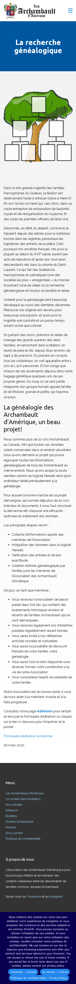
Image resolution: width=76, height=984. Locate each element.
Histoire (11, 827)
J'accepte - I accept (23, 971)
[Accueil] (31, 11)
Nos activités (14, 804)
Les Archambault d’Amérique (25, 793)
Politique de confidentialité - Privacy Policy (39, 978)
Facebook (35, 896)
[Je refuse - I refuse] (71, 948)
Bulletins (11, 816)
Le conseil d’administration (23, 799)
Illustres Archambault (19, 821)
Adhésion (12, 810)
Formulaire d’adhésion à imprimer (28, 736)
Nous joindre (14, 833)
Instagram (56, 896)
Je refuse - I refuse (55, 971)
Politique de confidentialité (23, 838)
